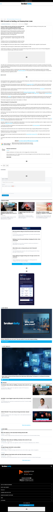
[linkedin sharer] (26, 24)
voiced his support (21, 70)
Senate (9, 96)
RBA (4, 165)
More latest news (26, 460)
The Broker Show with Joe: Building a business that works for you (9, 213)
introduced (42, 88)
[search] (51, 466)
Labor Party (36, 93)
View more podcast (26, 425)
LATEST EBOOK (5, 307)
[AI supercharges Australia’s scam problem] (26, 207)
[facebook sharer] (24, 24)
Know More (9, 157)
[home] (26, 4)
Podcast (4, 382)
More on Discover (26, 264)
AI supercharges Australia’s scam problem (26, 213)
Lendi (7, 165)
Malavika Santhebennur (6, 23)
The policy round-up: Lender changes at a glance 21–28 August (44, 213)
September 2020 (30, 84)
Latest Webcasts (6, 346)
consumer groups (48, 93)
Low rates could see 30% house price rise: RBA (28, 140)
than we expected (36, 125)
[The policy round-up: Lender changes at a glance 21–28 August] (44, 207)
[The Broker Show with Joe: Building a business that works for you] (9, 207)
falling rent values (8, 123)
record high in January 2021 (31, 134)
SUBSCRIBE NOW (26, 505)
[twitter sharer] (27, 24)
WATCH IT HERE (6, 379)
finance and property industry (29, 92)
